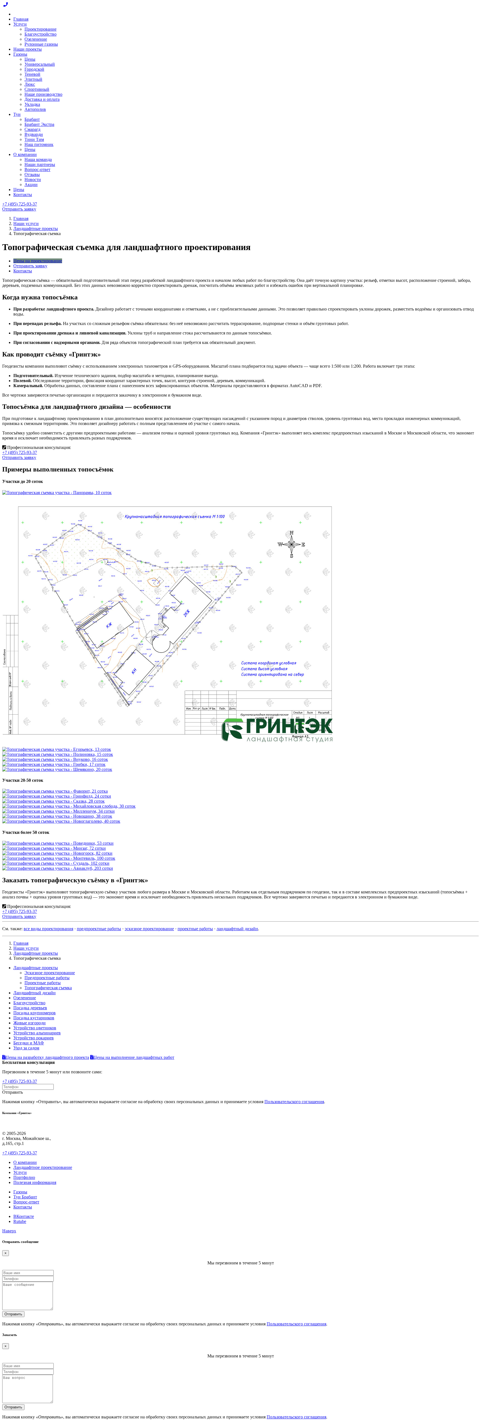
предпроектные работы (99, 928)
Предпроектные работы (47, 977)
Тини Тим (34, 139)
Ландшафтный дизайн (34, 992)
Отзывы (32, 174)
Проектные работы (42, 982)
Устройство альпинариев (37, 1032)
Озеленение (35, 39)
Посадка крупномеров (34, 1012)
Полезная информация (34, 1182)
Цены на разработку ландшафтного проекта (47, 1057)
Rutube (19, 1221)
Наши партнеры (39, 164)
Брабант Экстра (39, 124)
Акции (31, 184)
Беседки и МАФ (28, 1042)
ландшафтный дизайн (237, 928)
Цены (29, 59)
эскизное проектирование (149, 928)
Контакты (22, 194)
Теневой (32, 74)
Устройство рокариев (33, 1037)
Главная (20, 19)
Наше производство (43, 94)
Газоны (20, 54)
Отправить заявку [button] (19, 209)
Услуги (20, 24)
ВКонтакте (23, 1216)
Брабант (32, 119)
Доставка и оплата (42, 99)
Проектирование (40, 29)
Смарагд (32, 129)
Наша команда (38, 159)
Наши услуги (26, 223)
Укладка (32, 104)
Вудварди (33, 134)
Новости (32, 179)
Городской (34, 69)
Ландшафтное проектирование (42, 1167)
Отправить (13, 1314)
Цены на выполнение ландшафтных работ (134, 1057)
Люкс (29, 84)
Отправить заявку (30, 265)
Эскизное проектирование (49, 972)
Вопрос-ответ (37, 169)
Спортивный (36, 89)
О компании (25, 154)
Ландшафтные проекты (35, 228)
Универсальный (39, 64)
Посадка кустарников (33, 1017)
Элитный (33, 79)
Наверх (9, 1230)
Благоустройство (40, 34)
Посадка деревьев (30, 1007)
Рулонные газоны (41, 44)
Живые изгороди (29, 1022)
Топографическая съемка (48, 987)
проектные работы (195, 928)
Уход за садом (26, 1048)
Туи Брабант (25, 1197)
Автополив (35, 109)
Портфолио (24, 1177)
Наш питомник (38, 144)
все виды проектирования (48, 928)
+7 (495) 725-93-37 (19, 204)
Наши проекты (27, 49)
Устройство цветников (34, 1027)
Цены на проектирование (37, 260)
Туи (17, 114)
